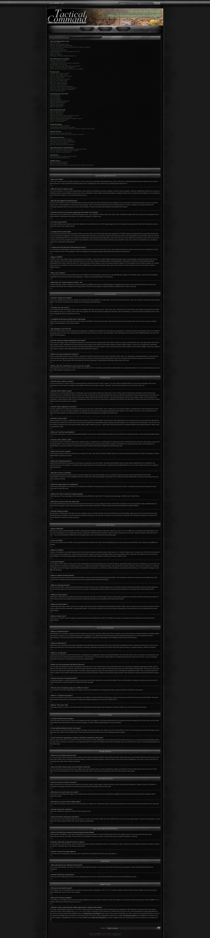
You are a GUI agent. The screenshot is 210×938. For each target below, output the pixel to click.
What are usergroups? (56, 114)
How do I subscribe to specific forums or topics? (64, 150)
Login (50, 3)
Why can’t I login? (55, 42)
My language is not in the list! (58, 64)
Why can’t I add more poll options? (60, 79)
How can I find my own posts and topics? (62, 144)
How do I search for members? (59, 143)
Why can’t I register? (56, 54)
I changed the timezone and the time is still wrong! (64, 63)
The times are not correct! (57, 61)
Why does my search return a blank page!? (63, 141)
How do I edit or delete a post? (59, 74)
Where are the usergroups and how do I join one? (64, 115)
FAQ (62, 3)
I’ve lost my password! (56, 48)
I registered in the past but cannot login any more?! (65, 51)
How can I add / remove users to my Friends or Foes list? (67, 134)
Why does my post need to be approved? (62, 89)
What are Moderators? (56, 112)
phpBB (98, 933)
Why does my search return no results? (62, 140)
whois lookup (79, 911)
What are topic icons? (56, 107)
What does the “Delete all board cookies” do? (63, 56)
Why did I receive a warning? (58, 85)
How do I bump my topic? (57, 91)
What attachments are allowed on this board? (63, 156)
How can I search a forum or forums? (61, 139)
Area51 (157, 900)
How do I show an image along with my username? (65, 66)
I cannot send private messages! (59, 125)
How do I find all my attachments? (60, 158)
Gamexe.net (116, 935)
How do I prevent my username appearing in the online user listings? (70, 47)
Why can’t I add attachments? (59, 83)
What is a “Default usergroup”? (59, 120)
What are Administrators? (57, 111)
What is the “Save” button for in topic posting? (63, 88)
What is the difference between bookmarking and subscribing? (68, 149)
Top (51, 185)
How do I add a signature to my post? (61, 76)
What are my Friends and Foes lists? (61, 133)
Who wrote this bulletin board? (59, 162)
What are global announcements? (60, 101)
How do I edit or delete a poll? (58, 80)
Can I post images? (55, 99)
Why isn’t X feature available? (58, 163)
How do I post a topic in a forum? (59, 73)
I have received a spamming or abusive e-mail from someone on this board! (72, 128)
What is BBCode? (55, 95)
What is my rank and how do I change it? (62, 67)
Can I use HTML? (55, 96)
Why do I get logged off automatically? (61, 45)
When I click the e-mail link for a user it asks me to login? (66, 69)
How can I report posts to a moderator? (61, 86)
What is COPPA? (55, 53)
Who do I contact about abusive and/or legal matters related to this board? (71, 165)
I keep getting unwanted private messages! (62, 127)
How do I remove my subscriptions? (60, 152)
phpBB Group (104, 890)
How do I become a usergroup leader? (61, 117)
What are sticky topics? (57, 104)
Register (56, 3)
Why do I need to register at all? (59, 44)
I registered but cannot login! (58, 50)
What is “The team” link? (57, 121)
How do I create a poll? (57, 77)
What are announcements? (58, 102)
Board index (52, 7)
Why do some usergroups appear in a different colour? (66, 118)
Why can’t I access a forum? (58, 82)
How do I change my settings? (59, 60)
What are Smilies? (55, 98)
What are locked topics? (57, 105)
